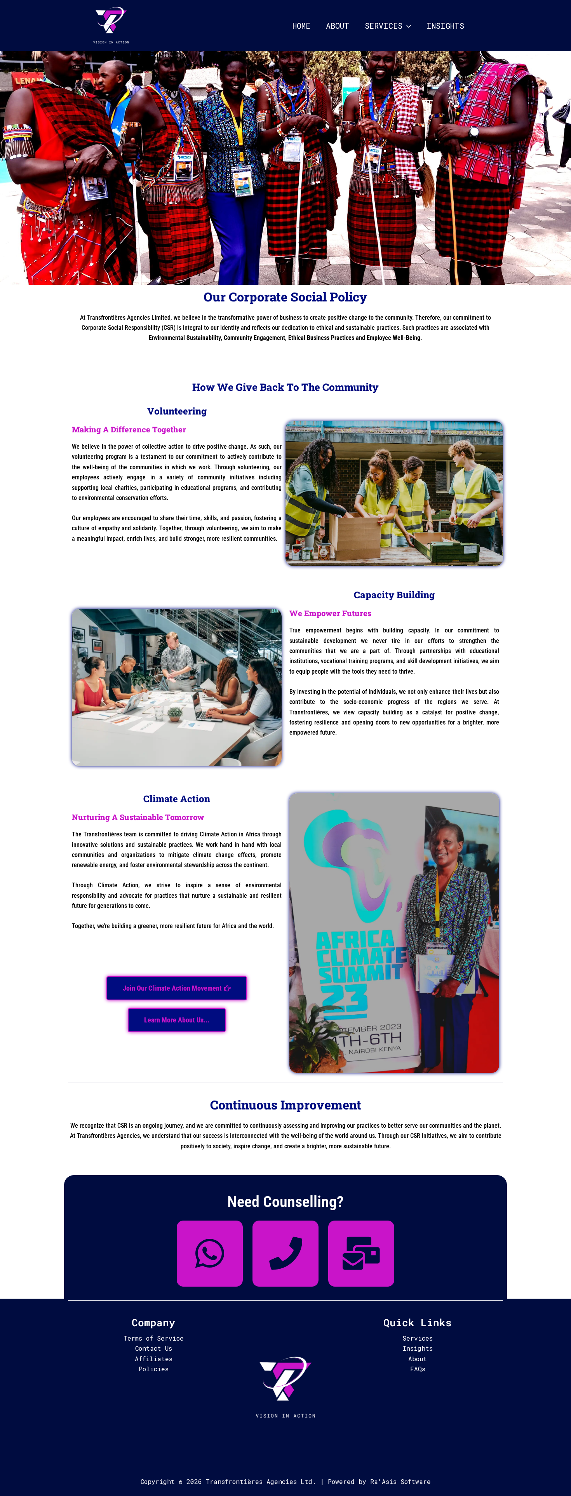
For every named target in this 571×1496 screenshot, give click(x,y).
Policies (154, 1369)
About (337, 26)
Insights (445, 26)
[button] (406, 25)
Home (301, 26)
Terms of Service (154, 1338)
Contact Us (153, 1348)
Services (383, 26)
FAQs (417, 1369)
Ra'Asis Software (400, 1481)
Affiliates (153, 1359)
